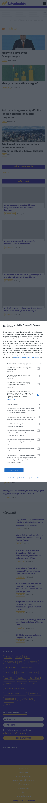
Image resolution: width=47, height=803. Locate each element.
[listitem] (23, 364)
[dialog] (23, 401)
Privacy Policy (36, 478)
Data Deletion (11, 478)
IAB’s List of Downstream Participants (26, 357)
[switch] (38, 368)
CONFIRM (14, 470)
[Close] (43, 325)
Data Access (23, 478)
